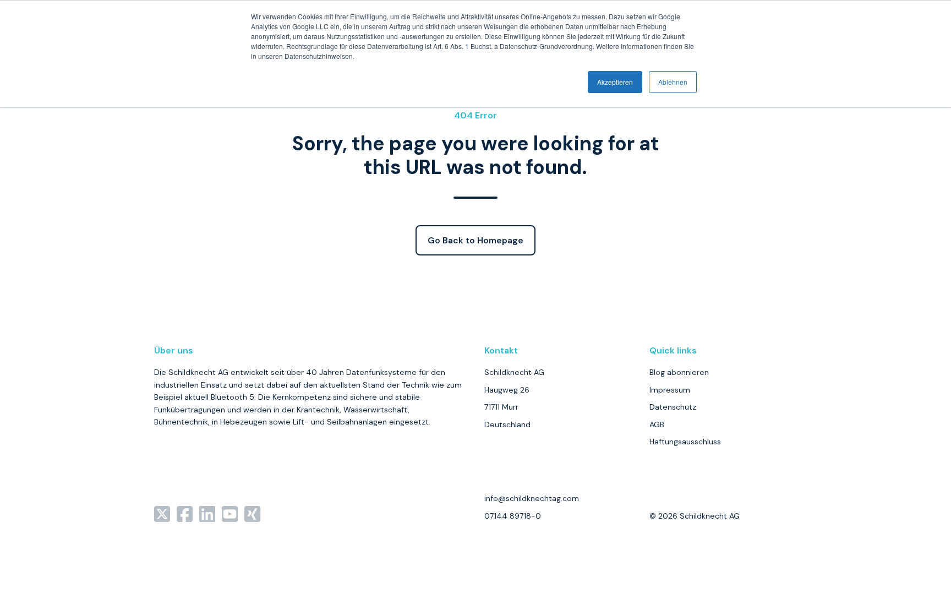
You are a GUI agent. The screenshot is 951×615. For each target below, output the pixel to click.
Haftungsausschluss (685, 442)
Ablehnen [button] (672, 81)
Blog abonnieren (679, 372)
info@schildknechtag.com (531, 498)
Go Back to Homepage (475, 240)
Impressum (669, 390)
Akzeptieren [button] (615, 81)
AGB (656, 424)
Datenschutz (672, 407)
